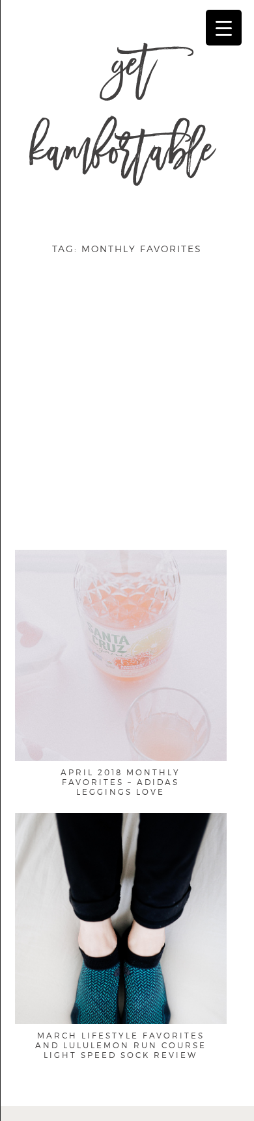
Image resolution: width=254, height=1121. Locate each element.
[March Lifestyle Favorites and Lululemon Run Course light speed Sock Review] (121, 970)
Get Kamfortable (121, 115)
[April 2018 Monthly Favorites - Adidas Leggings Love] (121, 707)
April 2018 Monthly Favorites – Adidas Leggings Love (120, 782)
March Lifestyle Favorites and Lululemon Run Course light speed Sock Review (120, 1045)
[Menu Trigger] (224, 27)
